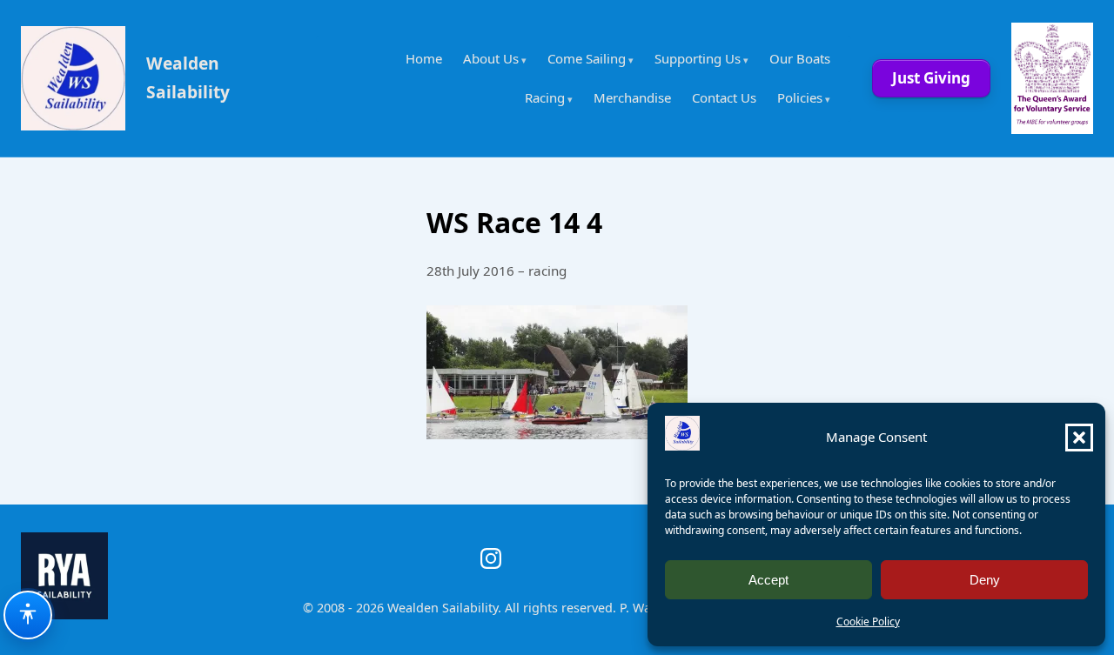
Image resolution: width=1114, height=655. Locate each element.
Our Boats (799, 58)
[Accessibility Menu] (27, 615)
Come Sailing (586, 58)
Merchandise (632, 97)
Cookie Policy (868, 621)
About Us (491, 58)
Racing (545, 97)
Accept (768, 579)
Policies (799, 97)
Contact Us (724, 97)
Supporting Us (697, 58)
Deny (985, 579)
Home (424, 58)
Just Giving (931, 78)
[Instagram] (490, 558)
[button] (1079, 437)
